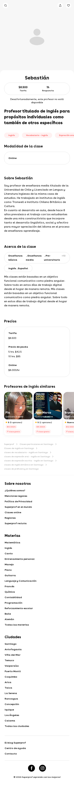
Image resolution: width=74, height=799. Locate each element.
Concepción (12, 704)
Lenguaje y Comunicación (20, 580)
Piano (8, 570)
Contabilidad (13, 597)
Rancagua (11, 698)
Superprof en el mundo (18, 506)
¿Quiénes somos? (15, 490)
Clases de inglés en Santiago (19, 448)
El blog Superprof (15, 742)
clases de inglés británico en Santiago (23, 465)
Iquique (9, 709)
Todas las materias (17, 624)
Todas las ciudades (17, 726)
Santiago (11, 643)
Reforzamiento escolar (19, 608)
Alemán (9, 619)
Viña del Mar (12, 654)
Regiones (10, 517)
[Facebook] (31, 768)
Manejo (9, 564)
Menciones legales (16, 496)
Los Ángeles (12, 715)
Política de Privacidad (18, 501)
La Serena (11, 693)
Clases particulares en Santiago (36, 444)
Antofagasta (13, 649)
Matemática (12, 542)
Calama (10, 720)
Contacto (11, 753)
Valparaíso (12, 665)
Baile (8, 613)
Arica (8, 682)
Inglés (8, 548)
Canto (9, 553)
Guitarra (10, 575)
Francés (9, 586)
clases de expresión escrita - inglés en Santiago (28, 460)
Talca (8, 687)
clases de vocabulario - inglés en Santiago (26, 452)
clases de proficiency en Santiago (21, 469)
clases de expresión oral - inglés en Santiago (27, 456)
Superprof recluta (16, 523)
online (12, 158)
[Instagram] (42, 768)
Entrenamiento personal (20, 559)
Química (10, 591)
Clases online (13, 512)
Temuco (9, 660)
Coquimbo (11, 676)
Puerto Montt (13, 671)
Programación (13, 602)
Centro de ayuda (15, 748)
